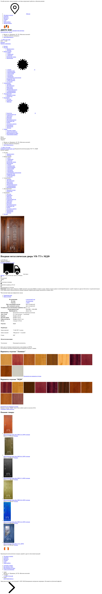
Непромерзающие (11, 92)
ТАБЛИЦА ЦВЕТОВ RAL (7, 409)
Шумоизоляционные (12, 89)
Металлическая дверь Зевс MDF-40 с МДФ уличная (17, 456)
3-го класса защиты (11, 123)
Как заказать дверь (8, 567)
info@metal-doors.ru (8, 37)
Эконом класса (10, 49)
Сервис (5, 129)
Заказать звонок (8, 23)
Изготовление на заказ (12, 133)
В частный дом (10, 121)
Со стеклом (9, 81)
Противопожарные (11, 119)
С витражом (10, 75)
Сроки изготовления (12, 131)
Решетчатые (10, 87)
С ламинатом (10, 54)
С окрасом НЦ (10, 73)
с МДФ (27, 302)
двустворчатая (29, 301)
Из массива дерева (11, 57)
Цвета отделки (7, 296)
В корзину (3, 262)
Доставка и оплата (8, 15)
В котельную (10, 125)
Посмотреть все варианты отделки (32, 376)
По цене (6, 47)
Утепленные (10, 88)
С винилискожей (11, 72)
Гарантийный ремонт (12, 134)
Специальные (7, 83)
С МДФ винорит (11, 80)
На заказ (6, 214)
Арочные (9, 84)
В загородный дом (11, 114)
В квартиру (9, 100)
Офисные (9, 101)
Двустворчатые (10, 85)
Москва (2, 275)
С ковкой (21, 69)
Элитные (9, 50)
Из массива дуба (11, 79)
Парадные (9, 117)
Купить (16, 436)
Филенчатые (10, 58)
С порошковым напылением (14, 77)
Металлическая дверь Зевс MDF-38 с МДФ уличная (17, 500)
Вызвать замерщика (6, 43)
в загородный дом (30, 299)
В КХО (8, 122)
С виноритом (10, 76)
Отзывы (6, 19)
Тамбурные (9, 115)
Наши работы (7, 21)
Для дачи (9, 99)
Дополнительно (8, 93)
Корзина (3, 42)
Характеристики (8, 295)
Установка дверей (11, 130)
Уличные (9, 127)
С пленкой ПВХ (11, 71)
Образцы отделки (11, 95)
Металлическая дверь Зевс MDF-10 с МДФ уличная (17, 434)
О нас (5, 20)
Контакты (6, 17)
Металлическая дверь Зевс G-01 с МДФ (14, 543)
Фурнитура (9, 96)
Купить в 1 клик (10, 262)
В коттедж (21, 113)
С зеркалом (9, 55)
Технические (10, 126)
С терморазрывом (11, 91)
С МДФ (9, 53)
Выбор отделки (7, 51)
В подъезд (9, 118)
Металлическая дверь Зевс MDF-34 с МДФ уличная (17, 522)
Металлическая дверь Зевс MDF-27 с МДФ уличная (17, 478)
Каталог (6, 46)
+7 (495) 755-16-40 (5, 39)
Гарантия (6, 16)
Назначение (7, 97)
